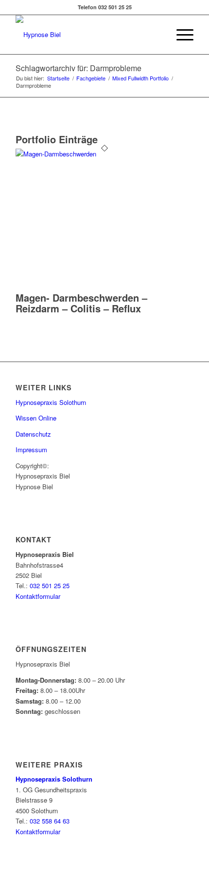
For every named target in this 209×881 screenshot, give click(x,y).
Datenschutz (33, 434)
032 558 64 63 (50, 820)
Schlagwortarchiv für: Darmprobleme (78, 68)
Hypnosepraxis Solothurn (51, 402)
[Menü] (180, 34)
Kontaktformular (38, 596)
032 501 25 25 (50, 585)
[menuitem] (180, 34)
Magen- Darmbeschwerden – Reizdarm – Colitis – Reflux (81, 302)
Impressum (31, 449)
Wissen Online (36, 417)
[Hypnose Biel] (86, 34)
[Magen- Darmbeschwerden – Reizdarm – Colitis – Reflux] (104, 153)
